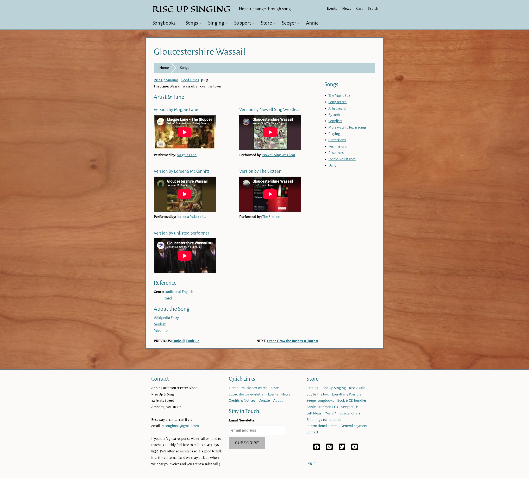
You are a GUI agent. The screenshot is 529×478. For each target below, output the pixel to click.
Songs (192, 23)
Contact (160, 379)
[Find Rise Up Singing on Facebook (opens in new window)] (316, 449)
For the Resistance (342, 159)
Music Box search (254, 388)
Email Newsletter (242, 420)
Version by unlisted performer (181, 233)
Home (164, 68)
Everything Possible (346, 394)
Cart (359, 9)
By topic (334, 115)
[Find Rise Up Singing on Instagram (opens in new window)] (329, 449)
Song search (337, 102)
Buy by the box (317, 394)
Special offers (350, 413)
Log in (311, 463)
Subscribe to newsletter (247, 394)
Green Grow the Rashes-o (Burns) (292, 341)
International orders (321, 426)
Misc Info (161, 331)
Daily (332, 165)
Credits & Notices (242, 400)
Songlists (335, 121)
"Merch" (330, 413)
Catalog (312, 388)
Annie (312, 23)
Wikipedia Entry (166, 318)
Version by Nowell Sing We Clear (269, 109)
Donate (264, 400)
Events (332, 9)
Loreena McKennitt (191, 217)
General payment (354, 426)
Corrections (337, 140)
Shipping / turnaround (323, 420)
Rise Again (357, 388)
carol (168, 298)
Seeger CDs (349, 407)
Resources (336, 153)
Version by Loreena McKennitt (181, 171)
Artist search (337, 108)
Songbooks (164, 23)
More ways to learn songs (347, 127)
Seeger (289, 23)
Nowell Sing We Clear (278, 155)
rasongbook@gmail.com (180, 426)
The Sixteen (271, 217)
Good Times (190, 80)
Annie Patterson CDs (322, 407)
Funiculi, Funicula (185, 341)
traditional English (179, 292)
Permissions (337, 146)
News (346, 9)
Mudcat (160, 324)
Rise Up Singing (166, 80)
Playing (334, 134)
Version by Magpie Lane (176, 109)
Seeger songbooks (320, 400)
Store (266, 23)
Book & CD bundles (352, 400)
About (278, 400)
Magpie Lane (187, 155)
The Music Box (339, 96)
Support (242, 23)
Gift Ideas (313, 413)
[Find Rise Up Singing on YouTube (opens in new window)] (354, 449)
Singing (216, 23)
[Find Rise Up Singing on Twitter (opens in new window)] (342, 449)
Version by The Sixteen (260, 171)
